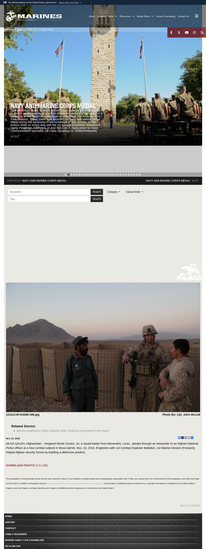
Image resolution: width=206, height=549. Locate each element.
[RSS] (202, 32)
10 (90, 175)
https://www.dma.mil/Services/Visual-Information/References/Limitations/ (75, 483)
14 (101, 175)
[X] (179, 32)
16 (107, 175)
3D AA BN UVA (13, 546)
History (10, 522)
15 (104, 175)
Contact (10, 528)
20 (118, 175)
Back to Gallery (190, 505)
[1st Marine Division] (34, 16)
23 (126, 175)
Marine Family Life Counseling (24, 540)
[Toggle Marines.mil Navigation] (196, 16)
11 (93, 175)
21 (120, 175)
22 (123, 175)
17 (109, 175)
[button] (70, 2)
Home (8, 516)
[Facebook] (171, 32)
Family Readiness (16, 534)
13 (99, 175)
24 (129, 175)
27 (137, 175)
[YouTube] (187, 32)
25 (131, 175)
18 (112, 175)
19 (115, 175)
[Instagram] (194, 32)
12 (96, 175)
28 (140, 175)
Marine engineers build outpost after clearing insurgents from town (63, 430)
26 (134, 175)
